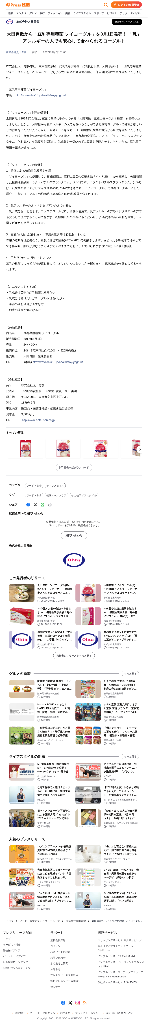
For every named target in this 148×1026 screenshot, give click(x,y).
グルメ (33, 13)
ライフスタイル (82, 13)
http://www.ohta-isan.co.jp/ (38, 420)
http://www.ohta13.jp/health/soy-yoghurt (41, 95)
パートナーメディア (14, 956)
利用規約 (65, 1012)
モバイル (135, 13)
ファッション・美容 (59, 13)
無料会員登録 (58, 940)
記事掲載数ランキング (15, 962)
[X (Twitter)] (35, 504)
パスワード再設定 (60, 951)
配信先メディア (12, 950)
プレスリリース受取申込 (64, 975)
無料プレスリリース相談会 (65, 980)
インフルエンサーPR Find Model (116, 956)
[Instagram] (77, 1003)
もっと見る (130, 673)
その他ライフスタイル (84, 495)
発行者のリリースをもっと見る (74, 655)
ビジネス (112, 13)
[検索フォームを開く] (106, 5)
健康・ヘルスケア (56, 495)
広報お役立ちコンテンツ (17, 967)
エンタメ (21, 13)
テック (123, 13)
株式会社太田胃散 (16, 52)
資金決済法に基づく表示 (119, 1012)
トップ (10, 920)
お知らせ (55, 969)
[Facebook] (28, 504)
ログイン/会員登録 (128, 4)
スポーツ (99, 13)
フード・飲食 (34, 485)
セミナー (55, 986)
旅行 (42, 13)
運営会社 (20, 1012)
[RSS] (85, 1003)
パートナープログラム (42, 1012)
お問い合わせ (74, 535)
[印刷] (50, 504)
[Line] (42, 504)
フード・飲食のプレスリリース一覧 (39, 920)
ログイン (55, 946)
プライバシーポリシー (88, 1012)
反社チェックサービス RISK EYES (117, 982)
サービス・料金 (12, 944)
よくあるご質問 (59, 963)
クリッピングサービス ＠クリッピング (119, 940)
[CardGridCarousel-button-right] (140, 449)
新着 (10, 13)
